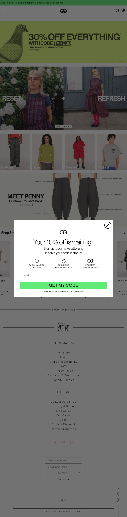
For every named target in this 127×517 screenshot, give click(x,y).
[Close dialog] (108, 225)
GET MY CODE (63, 285)
